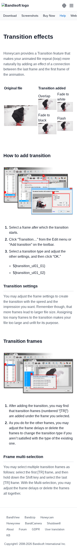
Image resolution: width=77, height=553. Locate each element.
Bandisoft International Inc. (49, 544)
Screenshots (29, 15)
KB (8, 535)
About (10, 529)
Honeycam (47, 517)
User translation (54, 529)
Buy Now (49, 15)
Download (10, 15)
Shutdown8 (54, 523)
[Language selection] (64, 5)
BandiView (12, 517)
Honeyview (13, 523)
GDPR (36, 529)
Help (63, 15)
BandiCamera (33, 523)
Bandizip (30, 517)
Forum (23, 529)
